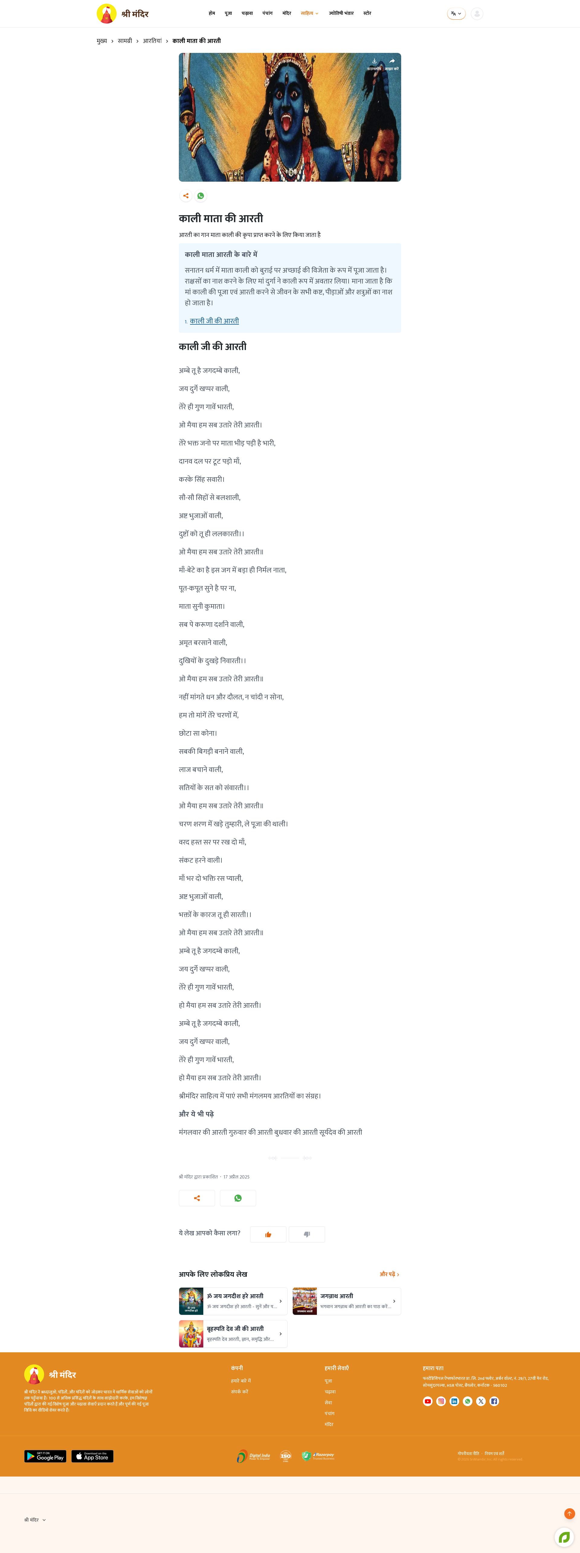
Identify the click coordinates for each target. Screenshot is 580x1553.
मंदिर (286, 13)
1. (212, 321)
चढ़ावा (247, 13)
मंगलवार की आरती (204, 1133)
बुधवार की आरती (296, 1133)
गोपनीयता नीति (468, 1454)
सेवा (328, 1403)
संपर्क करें (239, 1392)
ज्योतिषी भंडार (341, 13)
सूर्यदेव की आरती (340, 1133)
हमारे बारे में (241, 1381)
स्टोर (367, 13)
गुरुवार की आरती (251, 1133)
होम (212, 13)
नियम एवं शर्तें (494, 1454)
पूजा (228, 13)
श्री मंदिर (31, 1520)
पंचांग (268, 13)
